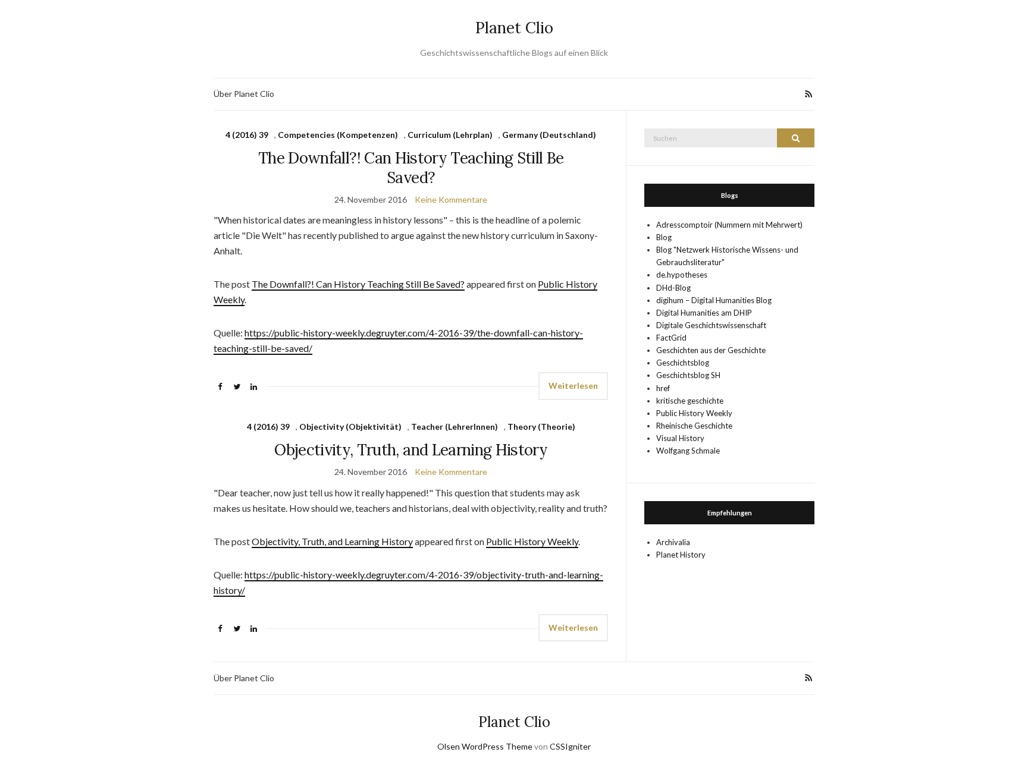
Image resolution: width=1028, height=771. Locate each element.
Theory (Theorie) (541, 426)
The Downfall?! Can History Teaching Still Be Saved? (410, 167)
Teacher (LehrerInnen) (454, 426)
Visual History (680, 438)
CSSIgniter (570, 746)
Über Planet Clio (244, 94)
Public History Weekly (532, 541)
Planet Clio (514, 27)
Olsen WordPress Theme (484, 746)
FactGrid (671, 337)
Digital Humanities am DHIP (704, 312)
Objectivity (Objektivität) (350, 426)
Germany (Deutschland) (549, 135)
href (663, 388)
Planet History (681, 554)
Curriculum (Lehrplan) (450, 135)
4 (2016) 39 (246, 135)
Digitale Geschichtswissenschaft (711, 325)
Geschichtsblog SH (688, 375)
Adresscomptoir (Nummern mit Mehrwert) (729, 224)
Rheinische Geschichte (694, 425)
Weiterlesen (573, 385)
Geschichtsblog (682, 362)
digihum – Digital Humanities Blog (714, 300)
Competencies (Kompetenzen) (338, 135)
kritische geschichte (689, 400)
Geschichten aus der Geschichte (711, 350)
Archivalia (673, 542)
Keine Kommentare (451, 199)
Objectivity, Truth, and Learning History (410, 450)
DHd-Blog (673, 287)
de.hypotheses (681, 274)
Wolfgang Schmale (688, 450)
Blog (664, 237)
